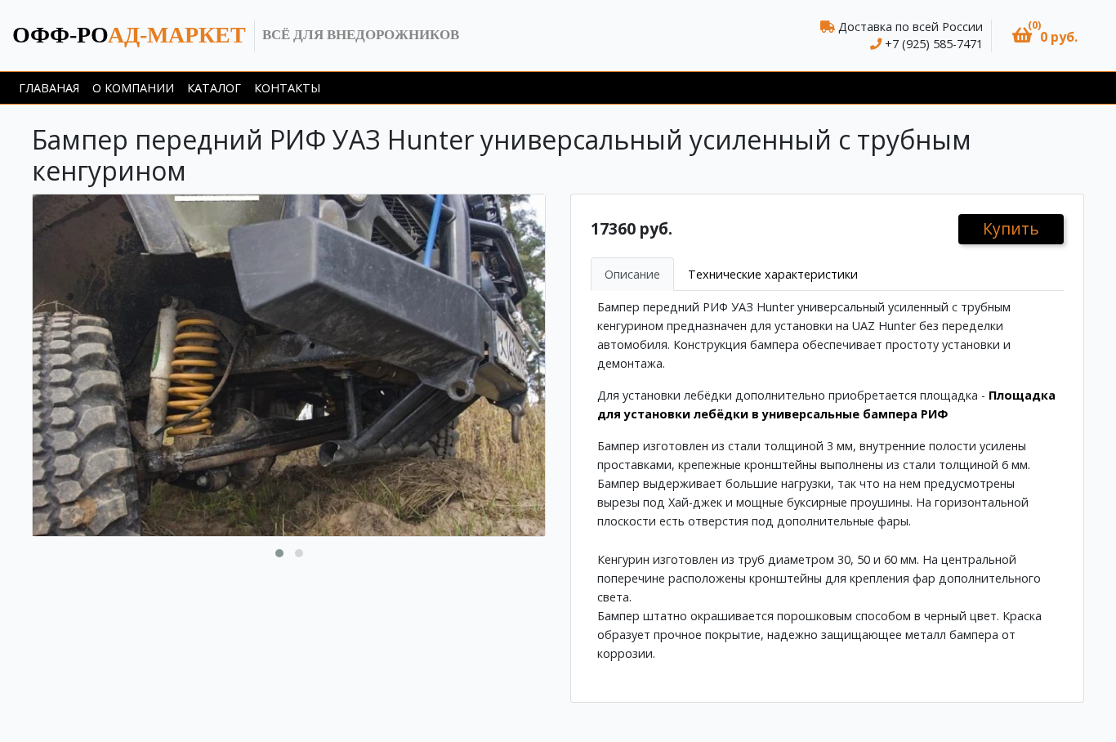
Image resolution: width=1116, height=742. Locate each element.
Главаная (49, 88)
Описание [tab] (632, 274)
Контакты (287, 88)
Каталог (214, 88)
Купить (1011, 228)
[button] (1045, 35)
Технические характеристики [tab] (773, 274)
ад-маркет (129, 34)
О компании (133, 88)
